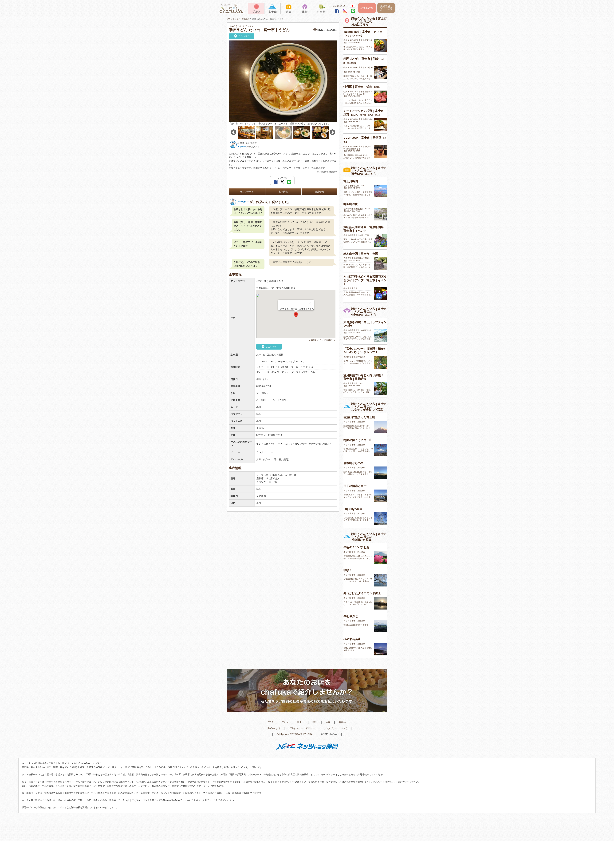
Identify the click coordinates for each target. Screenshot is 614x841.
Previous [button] (233, 132)
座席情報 (319, 192)
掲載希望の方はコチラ (386, 8)
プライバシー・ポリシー (301, 728)
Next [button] (332, 132)
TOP (270, 722)
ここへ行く (243, 36)
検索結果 (245, 19)
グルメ (285, 722)
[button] (296, 315)
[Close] (310, 303)
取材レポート (247, 192)
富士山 (300, 722)
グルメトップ (233, 19)
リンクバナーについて (335, 728)
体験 (328, 722)
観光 (314, 722)
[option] (283, 82)
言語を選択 (340, 5)
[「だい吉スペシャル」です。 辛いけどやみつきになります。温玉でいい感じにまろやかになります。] (283, 81)
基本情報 (283, 192)
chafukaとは (367, 8)
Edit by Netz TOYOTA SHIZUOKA (295, 734)
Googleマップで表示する (322, 339)
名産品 (342, 722)
